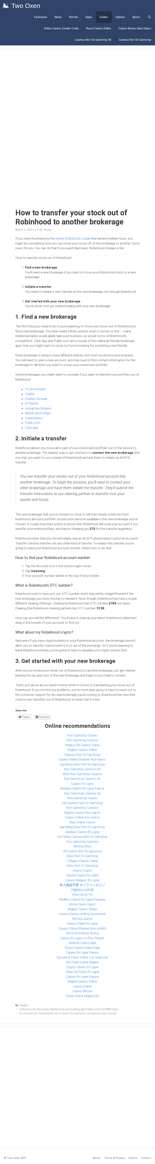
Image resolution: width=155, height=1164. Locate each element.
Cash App (31, 428)
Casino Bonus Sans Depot (135, 28)
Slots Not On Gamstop (82, 865)
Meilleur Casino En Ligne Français (82, 899)
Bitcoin (73, 17)
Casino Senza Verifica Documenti (82, 914)
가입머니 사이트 (82, 890)
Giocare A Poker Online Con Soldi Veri (82, 957)
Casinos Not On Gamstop (135, 39)
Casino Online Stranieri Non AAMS (82, 928)
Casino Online (82, 986)
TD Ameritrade (35, 389)
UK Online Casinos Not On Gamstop (82, 837)
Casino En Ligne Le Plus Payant (82, 938)
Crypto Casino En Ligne (82, 967)
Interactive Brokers (38, 408)
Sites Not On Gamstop (82, 856)
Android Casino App (82, 943)
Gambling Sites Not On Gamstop (82, 764)
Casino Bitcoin (82, 991)
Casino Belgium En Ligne (82, 880)
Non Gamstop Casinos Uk (82, 793)
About (136, 17)
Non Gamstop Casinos (82, 740)
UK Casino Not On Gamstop (82, 851)
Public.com (32, 423)
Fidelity (30, 394)
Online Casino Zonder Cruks (61, 28)
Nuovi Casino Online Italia (82, 948)
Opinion (120, 17)
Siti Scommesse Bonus (82, 933)
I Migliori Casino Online (82, 861)
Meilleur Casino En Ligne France (82, 788)
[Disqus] (77, 1087)
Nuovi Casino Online (98, 28)
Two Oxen (25, 5)
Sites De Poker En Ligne (82, 972)
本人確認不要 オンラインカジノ (82, 885)
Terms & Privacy (114, 1158)
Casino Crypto (82, 870)
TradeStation (34, 418)
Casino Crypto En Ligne (82, 875)
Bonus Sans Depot (82, 904)
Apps (88, 17)
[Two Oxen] (6, 5)
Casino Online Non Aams (82, 817)
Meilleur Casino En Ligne (82, 832)
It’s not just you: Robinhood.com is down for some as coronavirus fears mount (67, 1013)
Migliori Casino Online (82, 750)
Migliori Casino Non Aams (82, 812)
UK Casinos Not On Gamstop (82, 803)
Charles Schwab (36, 399)
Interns (133, 1158)
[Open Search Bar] (149, 17)
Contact (146, 1158)
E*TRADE (31, 403)
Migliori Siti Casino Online (82, 745)
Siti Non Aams (82, 919)
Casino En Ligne (82, 784)
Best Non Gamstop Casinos (82, 774)
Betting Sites (82, 846)
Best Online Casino (82, 822)
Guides (103, 17)
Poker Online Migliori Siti (82, 996)
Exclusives (40, 17)
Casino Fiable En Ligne (82, 923)
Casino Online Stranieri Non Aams (82, 759)
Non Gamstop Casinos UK (82, 769)
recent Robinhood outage (73, 238)
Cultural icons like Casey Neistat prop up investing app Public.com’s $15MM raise (68, 1009)
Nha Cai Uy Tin (82, 894)
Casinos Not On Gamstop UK (93, 39)
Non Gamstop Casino (82, 735)
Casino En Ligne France (82, 952)
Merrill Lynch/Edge (37, 413)
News (58, 17)
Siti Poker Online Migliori (82, 962)
